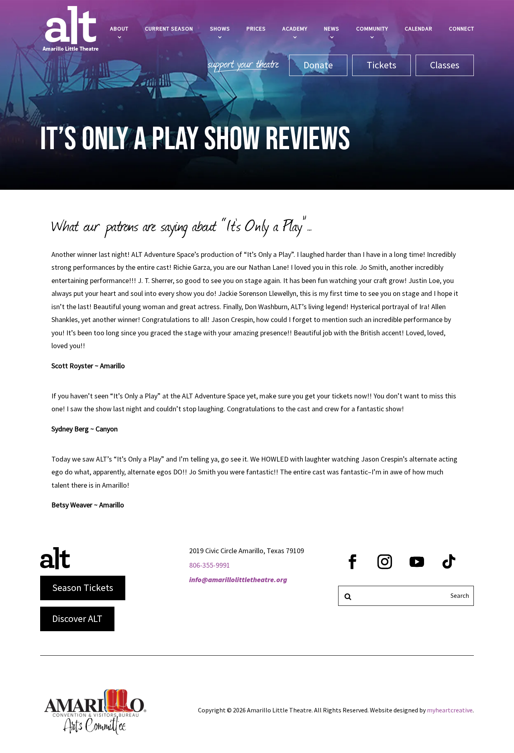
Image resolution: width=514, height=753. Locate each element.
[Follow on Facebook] (352, 561)
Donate (318, 65)
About (119, 28)
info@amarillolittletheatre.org (238, 579)
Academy (295, 28)
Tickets (381, 65)
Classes (444, 65)
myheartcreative (450, 710)
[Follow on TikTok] (448, 561)
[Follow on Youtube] (416, 561)
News (331, 28)
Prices (256, 28)
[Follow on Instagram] (384, 561)
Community (372, 28)
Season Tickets (82, 587)
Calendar (418, 28)
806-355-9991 (209, 565)
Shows (220, 28)
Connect (461, 28)
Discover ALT (77, 618)
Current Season (169, 28)
